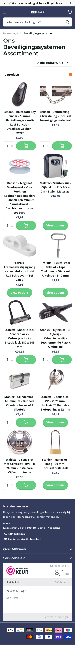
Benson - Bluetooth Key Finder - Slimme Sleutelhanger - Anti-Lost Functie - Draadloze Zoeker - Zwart (19, 122)
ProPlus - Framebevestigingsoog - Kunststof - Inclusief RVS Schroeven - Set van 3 (19, 271)
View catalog (5, 12)
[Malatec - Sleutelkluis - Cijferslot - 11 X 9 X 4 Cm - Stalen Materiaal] (55, 166)
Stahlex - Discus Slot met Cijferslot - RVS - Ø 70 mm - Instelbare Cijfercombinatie (19, 466)
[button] (4, 3)
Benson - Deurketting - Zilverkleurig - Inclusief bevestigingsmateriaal (55, 116)
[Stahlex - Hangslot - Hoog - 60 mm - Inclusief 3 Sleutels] (55, 442)
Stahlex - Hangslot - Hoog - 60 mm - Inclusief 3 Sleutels (55, 464)
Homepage (10, 33)
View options (55, 225)
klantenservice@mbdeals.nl (24, 539)
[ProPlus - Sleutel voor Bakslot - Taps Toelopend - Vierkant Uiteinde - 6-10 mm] (55, 245)
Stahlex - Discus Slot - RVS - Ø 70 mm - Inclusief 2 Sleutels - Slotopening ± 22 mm (55, 403)
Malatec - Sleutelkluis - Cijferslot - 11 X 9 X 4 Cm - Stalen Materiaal (55, 187)
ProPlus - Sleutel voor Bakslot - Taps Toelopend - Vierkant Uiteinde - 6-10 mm (55, 269)
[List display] (70, 74)
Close (37, 549)
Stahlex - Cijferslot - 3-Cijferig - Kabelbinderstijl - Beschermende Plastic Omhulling (55, 338)
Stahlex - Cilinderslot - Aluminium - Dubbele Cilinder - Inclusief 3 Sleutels (19, 403)
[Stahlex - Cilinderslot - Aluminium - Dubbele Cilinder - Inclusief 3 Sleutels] (19, 379)
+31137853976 (16, 534)
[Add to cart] (26, 145)
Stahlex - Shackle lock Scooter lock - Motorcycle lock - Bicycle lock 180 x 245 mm (20, 338)
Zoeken (67, 21)
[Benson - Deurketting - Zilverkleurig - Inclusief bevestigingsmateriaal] (55, 94)
